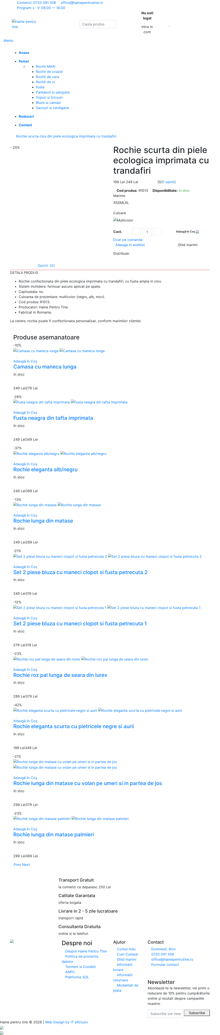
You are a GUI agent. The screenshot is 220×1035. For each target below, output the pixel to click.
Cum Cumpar (127, 954)
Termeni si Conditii (80, 967)
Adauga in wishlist (129, 245)
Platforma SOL (76, 977)
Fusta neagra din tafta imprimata (53, 418)
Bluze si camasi (48, 102)
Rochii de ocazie (49, 71)
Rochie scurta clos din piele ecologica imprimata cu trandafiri (66, 136)
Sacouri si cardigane (52, 108)
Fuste (40, 87)
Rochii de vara (47, 77)
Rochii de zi (45, 82)
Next (26, 864)
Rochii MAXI (45, 66)
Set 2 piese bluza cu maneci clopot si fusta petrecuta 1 (80, 623)
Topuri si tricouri (49, 97)
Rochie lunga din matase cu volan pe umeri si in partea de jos (87, 783)
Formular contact (164, 964)
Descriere (22, 265)
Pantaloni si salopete (53, 92)
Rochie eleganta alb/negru (45, 469)
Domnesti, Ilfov (163, 949)
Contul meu (126, 949)
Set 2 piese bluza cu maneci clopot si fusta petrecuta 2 (80, 572)
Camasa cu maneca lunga (44, 367)
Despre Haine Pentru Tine (85, 951)
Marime (119, 196)
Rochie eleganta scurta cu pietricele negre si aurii (73, 726)
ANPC (69, 972)
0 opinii (168, 182)
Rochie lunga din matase (43, 521)
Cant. (117, 231)
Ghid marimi (126, 959)
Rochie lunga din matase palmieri (53, 834)
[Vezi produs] (14, 356)
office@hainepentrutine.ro (171, 959)
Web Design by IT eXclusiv (66, 1022)
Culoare (119, 213)
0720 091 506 (162, 954)
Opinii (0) (46, 265)
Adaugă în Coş (186, 231)
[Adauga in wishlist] (17, 356)
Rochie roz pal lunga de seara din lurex (60, 675)
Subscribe (197, 1013)
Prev (17, 864)
